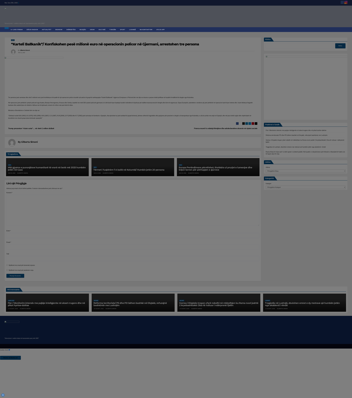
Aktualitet (46, 29)
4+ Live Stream (17, 29)
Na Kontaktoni (146, 29)
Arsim (92, 29)
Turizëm (112, 29)
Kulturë (102, 29)
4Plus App (160, 29)
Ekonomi (58, 29)
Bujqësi (83, 29)
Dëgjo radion (32, 29)
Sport (122, 29)
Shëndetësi (71, 29)
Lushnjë (132, 29)
